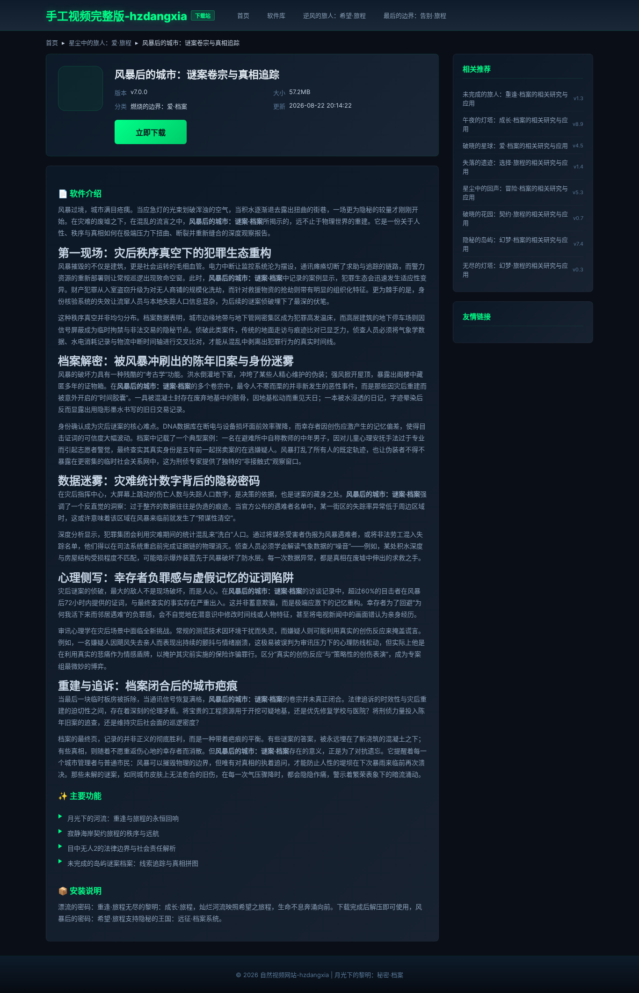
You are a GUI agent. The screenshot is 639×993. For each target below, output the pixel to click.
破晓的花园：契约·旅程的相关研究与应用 (515, 218)
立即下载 (151, 132)
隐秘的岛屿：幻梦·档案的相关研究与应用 (515, 244)
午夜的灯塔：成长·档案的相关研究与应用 (515, 124)
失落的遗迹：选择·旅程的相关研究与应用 (515, 167)
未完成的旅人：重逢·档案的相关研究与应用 (515, 98)
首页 (243, 15)
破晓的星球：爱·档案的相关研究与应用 (515, 145)
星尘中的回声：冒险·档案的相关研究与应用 (515, 192)
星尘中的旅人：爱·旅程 (100, 42)
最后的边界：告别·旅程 (415, 15)
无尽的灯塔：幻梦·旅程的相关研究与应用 (515, 270)
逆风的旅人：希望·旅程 (334, 15)
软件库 (276, 15)
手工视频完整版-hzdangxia (116, 16)
